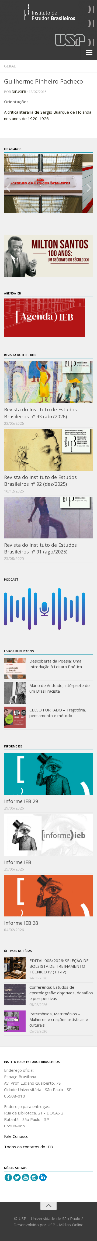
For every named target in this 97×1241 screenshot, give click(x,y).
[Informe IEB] (48, 834)
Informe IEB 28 (21, 923)
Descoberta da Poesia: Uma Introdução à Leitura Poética (55, 663)
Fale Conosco (16, 1136)
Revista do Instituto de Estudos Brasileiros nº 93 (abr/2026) (40, 412)
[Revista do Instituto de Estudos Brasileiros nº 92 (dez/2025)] (48, 450)
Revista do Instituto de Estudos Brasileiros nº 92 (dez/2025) (40, 480)
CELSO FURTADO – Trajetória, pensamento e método (57, 712)
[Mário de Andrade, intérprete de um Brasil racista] (15, 693)
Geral (10, 66)
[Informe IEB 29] (48, 773)
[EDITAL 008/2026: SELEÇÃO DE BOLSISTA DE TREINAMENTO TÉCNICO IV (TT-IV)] (15, 968)
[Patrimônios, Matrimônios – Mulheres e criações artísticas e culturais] (15, 1021)
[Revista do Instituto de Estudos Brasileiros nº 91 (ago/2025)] (48, 517)
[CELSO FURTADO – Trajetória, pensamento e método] (15, 717)
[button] (8, 187)
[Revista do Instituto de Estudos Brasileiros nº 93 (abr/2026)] (48, 382)
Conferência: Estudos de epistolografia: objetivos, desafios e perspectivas (61, 992)
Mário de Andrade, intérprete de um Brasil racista (59, 688)
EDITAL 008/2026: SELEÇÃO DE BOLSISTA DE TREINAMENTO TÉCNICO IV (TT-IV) (59, 966)
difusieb (19, 91)
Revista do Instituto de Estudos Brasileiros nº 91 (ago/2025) (40, 548)
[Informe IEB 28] (48, 895)
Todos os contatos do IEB (28, 1146)
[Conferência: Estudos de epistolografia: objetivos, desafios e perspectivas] (15, 994)
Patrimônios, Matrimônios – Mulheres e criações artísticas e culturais (58, 1019)
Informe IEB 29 (21, 801)
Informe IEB (17, 862)
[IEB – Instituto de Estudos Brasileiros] (48, 14)
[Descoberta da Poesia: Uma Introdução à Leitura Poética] (15, 668)
